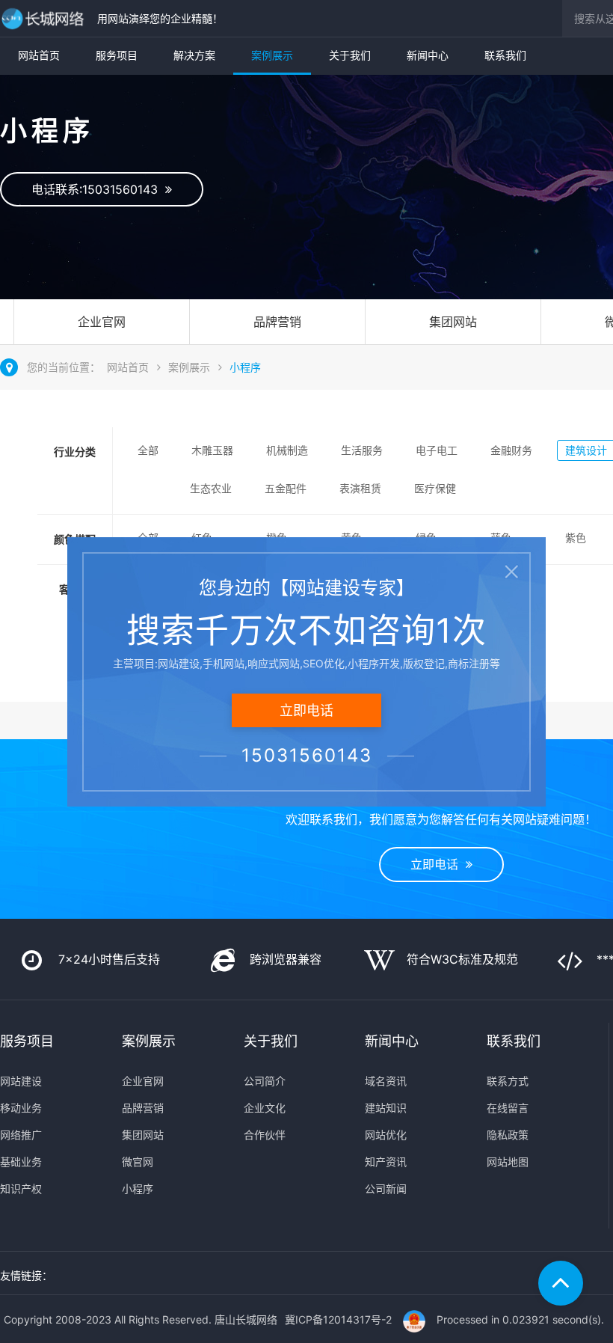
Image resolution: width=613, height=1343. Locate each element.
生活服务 (362, 450)
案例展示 (272, 55)
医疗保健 (435, 488)
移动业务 (21, 1107)
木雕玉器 (212, 450)
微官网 (137, 1161)
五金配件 (285, 488)
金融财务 (511, 450)
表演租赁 (360, 488)
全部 (148, 450)
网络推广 (21, 1134)
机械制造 (287, 450)
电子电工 (437, 450)
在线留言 (508, 1107)
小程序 (245, 367)
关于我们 (350, 55)
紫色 (575, 537)
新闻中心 (428, 55)
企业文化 (265, 1107)
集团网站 (453, 321)
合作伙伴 (265, 1134)
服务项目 (117, 55)
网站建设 (21, 1080)
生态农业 (211, 488)
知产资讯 (386, 1161)
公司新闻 (386, 1188)
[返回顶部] (560, 1283)
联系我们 (505, 55)
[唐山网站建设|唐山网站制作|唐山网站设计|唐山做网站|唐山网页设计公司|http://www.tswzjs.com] (45, 18)
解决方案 (194, 55)
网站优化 (386, 1134)
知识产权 (21, 1188)
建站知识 (386, 1107)
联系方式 (508, 1080)
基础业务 (21, 1161)
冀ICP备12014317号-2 (338, 1319)
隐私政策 (508, 1134)
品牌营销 (277, 321)
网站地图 (508, 1161)
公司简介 (265, 1080)
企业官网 (102, 321)
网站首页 (39, 55)
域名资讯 (386, 1080)
